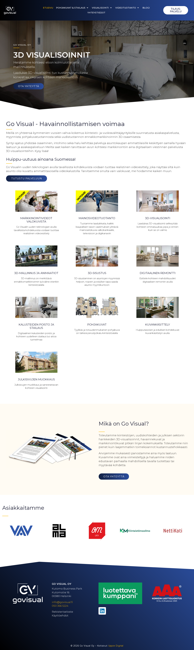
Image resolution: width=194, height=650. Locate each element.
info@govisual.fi (62, 602)
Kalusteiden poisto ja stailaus (36, 326)
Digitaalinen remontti (158, 273)
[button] (72, 7)
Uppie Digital (115, 645)
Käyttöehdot (60, 615)
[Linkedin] (102, 611)
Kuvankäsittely (157, 324)
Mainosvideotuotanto (97, 218)
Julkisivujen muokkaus (36, 379)
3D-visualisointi (157, 218)
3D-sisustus (97, 273)
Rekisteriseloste (62, 611)
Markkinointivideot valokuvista (36, 220)
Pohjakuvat (97, 324)
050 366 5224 (60, 605)
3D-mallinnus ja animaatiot (36, 273)
